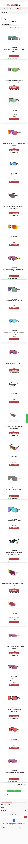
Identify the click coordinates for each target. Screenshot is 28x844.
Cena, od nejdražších (9, 24)
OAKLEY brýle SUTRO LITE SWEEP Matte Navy (14, 332)
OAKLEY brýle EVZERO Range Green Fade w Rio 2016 (14, 615)
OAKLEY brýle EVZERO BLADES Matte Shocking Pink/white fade (14, 678)
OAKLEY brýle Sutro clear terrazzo (14, 489)
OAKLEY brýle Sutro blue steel (14, 520)
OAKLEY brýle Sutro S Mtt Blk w (14, 740)
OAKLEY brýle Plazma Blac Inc (14, 709)
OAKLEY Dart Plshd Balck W (14, 395)
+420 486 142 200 (8, 1)
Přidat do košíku (14, 56)
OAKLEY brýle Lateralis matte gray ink (14, 80)
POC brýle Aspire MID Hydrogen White (14, 426)
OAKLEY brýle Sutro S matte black (14, 300)
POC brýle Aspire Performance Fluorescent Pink (14, 458)
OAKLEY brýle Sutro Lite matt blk (14, 363)
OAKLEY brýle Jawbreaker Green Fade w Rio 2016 (14, 583)
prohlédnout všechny (11, 18)
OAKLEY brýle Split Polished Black (14, 552)
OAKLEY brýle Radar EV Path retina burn (14, 646)
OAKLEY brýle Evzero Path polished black (14, 772)
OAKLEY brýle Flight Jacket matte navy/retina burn (14, 270)
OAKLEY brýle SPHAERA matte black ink (14, 112)
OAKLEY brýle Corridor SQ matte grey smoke (14, 143)
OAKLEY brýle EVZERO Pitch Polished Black (14, 206)
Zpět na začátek (22, 784)
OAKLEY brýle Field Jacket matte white (14, 238)
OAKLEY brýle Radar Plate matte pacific (14, 49)
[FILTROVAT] (27, 422)
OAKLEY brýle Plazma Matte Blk (14, 175)
